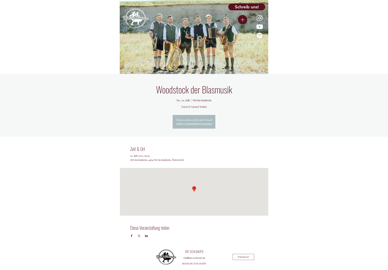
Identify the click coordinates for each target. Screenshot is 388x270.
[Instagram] (259, 18)
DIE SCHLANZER (194, 251)
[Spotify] (259, 35)
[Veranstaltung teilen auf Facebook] (131, 236)
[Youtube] (259, 27)
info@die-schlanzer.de (194, 257)
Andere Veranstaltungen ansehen (194, 123)
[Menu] (242, 19)
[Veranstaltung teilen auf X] (139, 236)
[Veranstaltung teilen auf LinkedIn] (146, 236)
